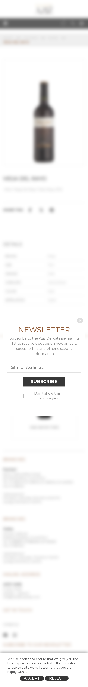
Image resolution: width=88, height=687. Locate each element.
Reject (56, 678)
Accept (32, 678)
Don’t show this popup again (47, 395)
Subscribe (44, 381)
